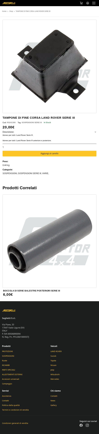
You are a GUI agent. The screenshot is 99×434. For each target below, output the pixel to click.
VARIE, (45, 173)
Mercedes (55, 379)
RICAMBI (6, 365)
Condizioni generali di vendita (15, 423)
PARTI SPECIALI (8, 370)
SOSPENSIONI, (10, 173)
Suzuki (53, 356)
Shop (11, 11)
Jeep (52, 370)
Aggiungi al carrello (49, 153)
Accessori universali (10, 379)
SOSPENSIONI (8, 356)
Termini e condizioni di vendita (15, 410)
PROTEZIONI (7, 351)
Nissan (53, 365)
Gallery (54, 405)
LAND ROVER (56, 351)
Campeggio (7, 383)
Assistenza (6, 396)
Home (4, 11)
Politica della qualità (11, 405)
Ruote (4, 360)
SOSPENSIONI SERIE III (32, 122)
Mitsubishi (55, 374)
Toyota (53, 360)
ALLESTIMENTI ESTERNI (12, 374)
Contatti (5, 400)
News (53, 400)
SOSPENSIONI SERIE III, (30, 173)
